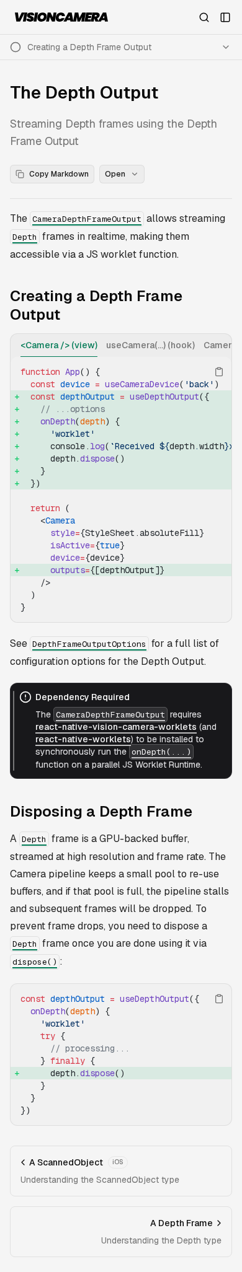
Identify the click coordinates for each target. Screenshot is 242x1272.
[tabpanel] (121, 489)
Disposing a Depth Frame (101, 811)
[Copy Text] (219, 371)
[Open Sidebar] (225, 17)
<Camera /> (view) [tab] (58, 345)
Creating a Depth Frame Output (96, 305)
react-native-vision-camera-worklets (116, 726)
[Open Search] (204, 17)
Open (115, 174)
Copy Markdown (59, 174)
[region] (121, 489)
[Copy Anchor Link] (224, 305)
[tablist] (121, 345)
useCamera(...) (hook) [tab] (150, 345)
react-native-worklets (83, 739)
